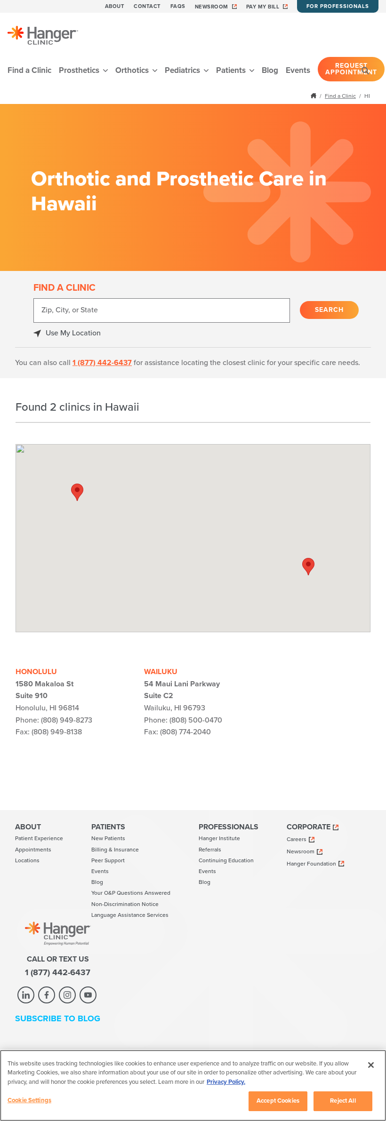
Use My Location (73, 333)
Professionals (228, 827)
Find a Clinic (29, 70)
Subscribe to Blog (57, 1018)
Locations (27, 860)
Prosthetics (80, 70)
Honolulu (36, 671)
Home (314, 95)
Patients (232, 70)
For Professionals (337, 6)
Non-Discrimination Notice (125, 904)
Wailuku (160, 671)
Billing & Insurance (115, 849)
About (115, 6)
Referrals (210, 849)
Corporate (308, 827)
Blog (270, 70)
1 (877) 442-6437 (102, 362)
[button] (77, 492)
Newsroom (211, 6)
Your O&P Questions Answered (130, 893)
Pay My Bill (263, 6)
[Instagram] (67, 994)
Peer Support (108, 860)
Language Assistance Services (130, 915)
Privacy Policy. (226, 1082)
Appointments (33, 849)
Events (298, 70)
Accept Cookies (278, 1101)
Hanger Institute (219, 838)
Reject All (342, 1101)
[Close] (371, 1065)
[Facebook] (46, 994)
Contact (147, 6)
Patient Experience (39, 838)
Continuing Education (226, 860)
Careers (296, 839)
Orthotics (133, 70)
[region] (193, 1085)
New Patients (108, 838)
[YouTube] (88, 994)
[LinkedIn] (25, 994)
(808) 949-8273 (66, 720)
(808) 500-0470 (195, 720)
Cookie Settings (29, 1100)
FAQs (177, 6)
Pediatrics (183, 70)
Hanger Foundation (311, 863)
